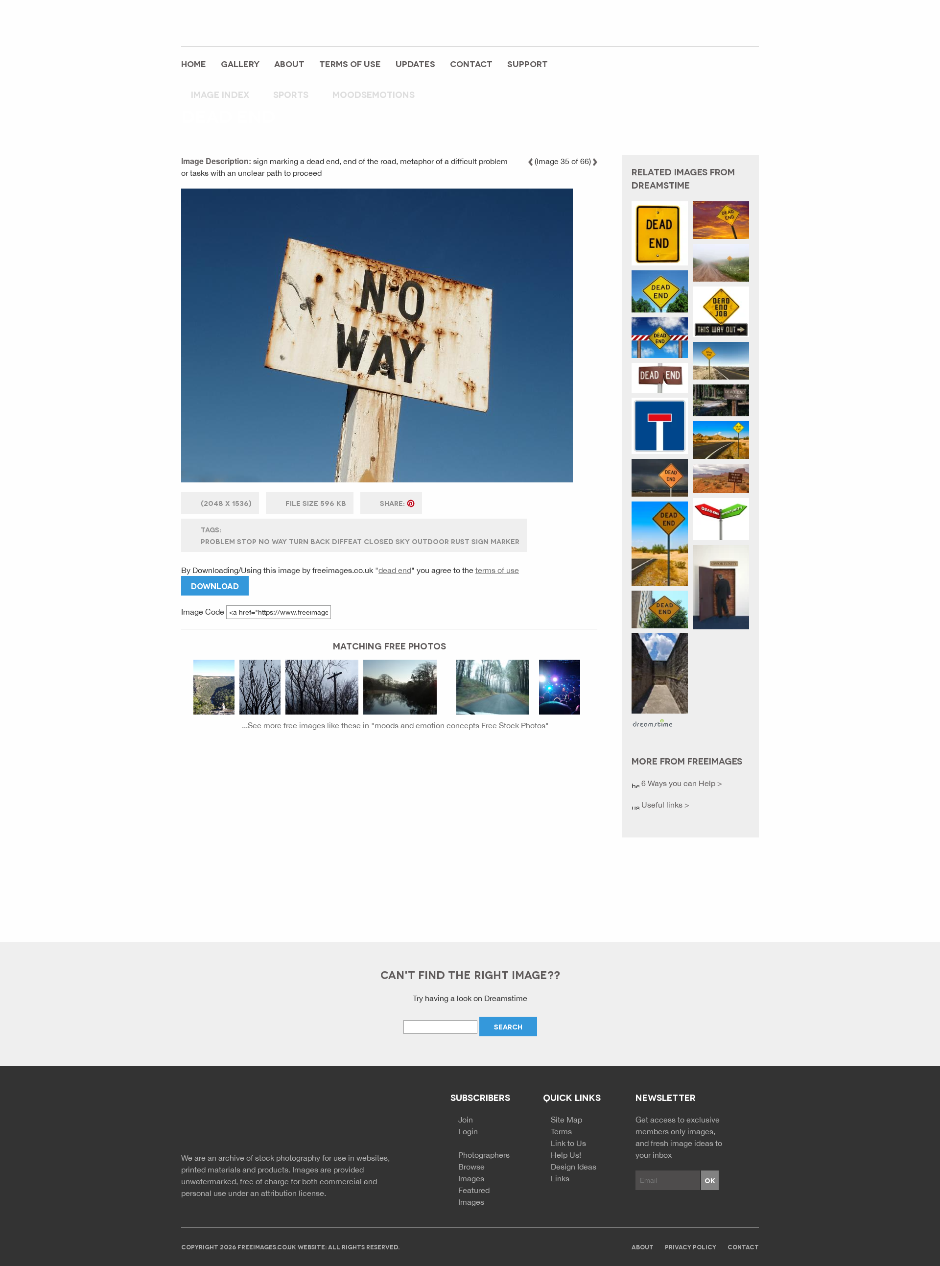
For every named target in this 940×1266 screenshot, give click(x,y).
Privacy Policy (690, 1246)
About (289, 63)
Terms (561, 1131)
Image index (220, 94)
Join (465, 1119)
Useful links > (664, 804)
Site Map (566, 1119)
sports (290, 94)
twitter (664, 28)
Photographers (484, 1154)
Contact (471, 63)
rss (707, 28)
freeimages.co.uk (235, 22)
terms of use (497, 570)
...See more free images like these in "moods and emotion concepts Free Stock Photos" (395, 725)
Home (193, 63)
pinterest (729, 28)
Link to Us (568, 1143)
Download (215, 585)
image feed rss (381, 1117)
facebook (686, 28)
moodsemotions (373, 94)
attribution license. (293, 1193)
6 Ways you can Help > (680, 783)
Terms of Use (350, 63)
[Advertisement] (389, 831)
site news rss (363, 1117)
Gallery (240, 63)
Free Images (234, 1118)
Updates (415, 63)
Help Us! (566, 1154)
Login (468, 1131)
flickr (750, 28)
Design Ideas (573, 1166)
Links (560, 1178)
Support (527, 63)
